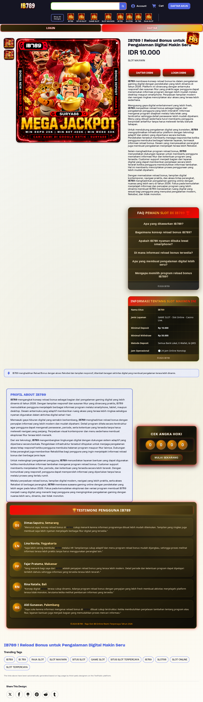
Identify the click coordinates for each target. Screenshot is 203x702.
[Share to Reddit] (45, 694)
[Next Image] (117, 91)
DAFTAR (152, 28)
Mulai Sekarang (166, 457)
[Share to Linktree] (28, 694)
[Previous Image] (18, 91)
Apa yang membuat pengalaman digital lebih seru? (163, 263)
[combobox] (85, 6)
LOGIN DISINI (178, 72)
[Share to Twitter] (10, 694)
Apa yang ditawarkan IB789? (163, 223)
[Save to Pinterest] (37, 694)
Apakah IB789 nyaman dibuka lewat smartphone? (163, 242)
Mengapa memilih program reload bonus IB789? (163, 275)
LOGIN (50, 28)
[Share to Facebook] (19, 694)
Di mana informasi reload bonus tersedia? (163, 252)
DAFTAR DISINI (144, 72)
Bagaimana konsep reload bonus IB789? (163, 232)
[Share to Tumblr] (54, 694)
